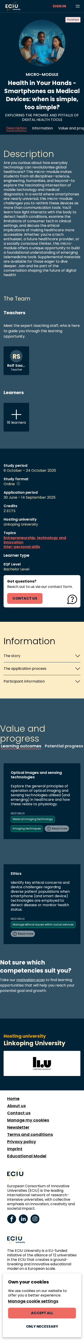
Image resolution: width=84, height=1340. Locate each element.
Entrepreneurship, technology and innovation (35, 540)
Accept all (42, 1313)
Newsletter (18, 1127)
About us (16, 1106)
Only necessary (42, 1326)
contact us (25, 598)
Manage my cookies (28, 1120)
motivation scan (30, 979)
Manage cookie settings (33, 1301)
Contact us (18, 1113)
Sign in (59, 6)
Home (13, 1098)
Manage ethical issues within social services (43, 924)
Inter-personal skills (22, 547)
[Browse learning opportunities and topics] (77, 6)
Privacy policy (21, 1141)
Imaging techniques (27, 828)
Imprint (14, 1149)
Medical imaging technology (33, 819)
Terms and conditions (30, 1134)
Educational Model (26, 1156)
